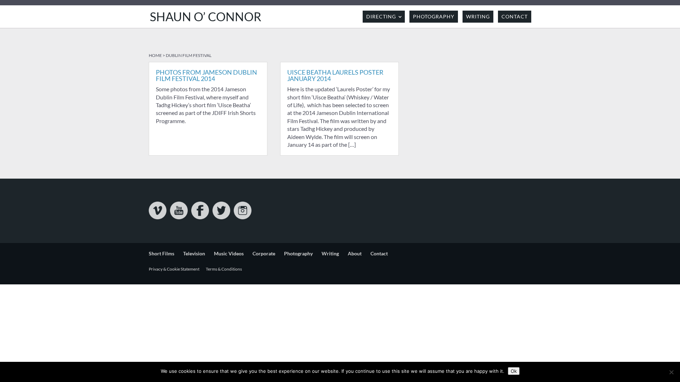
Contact (515, 16)
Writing (478, 16)
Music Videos (229, 253)
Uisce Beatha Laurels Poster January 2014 (335, 75)
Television (194, 253)
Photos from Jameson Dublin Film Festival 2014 (206, 75)
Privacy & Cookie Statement (174, 269)
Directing (381, 16)
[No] (671, 372)
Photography (433, 16)
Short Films (161, 253)
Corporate (264, 253)
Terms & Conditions (224, 269)
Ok (514, 371)
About (355, 253)
